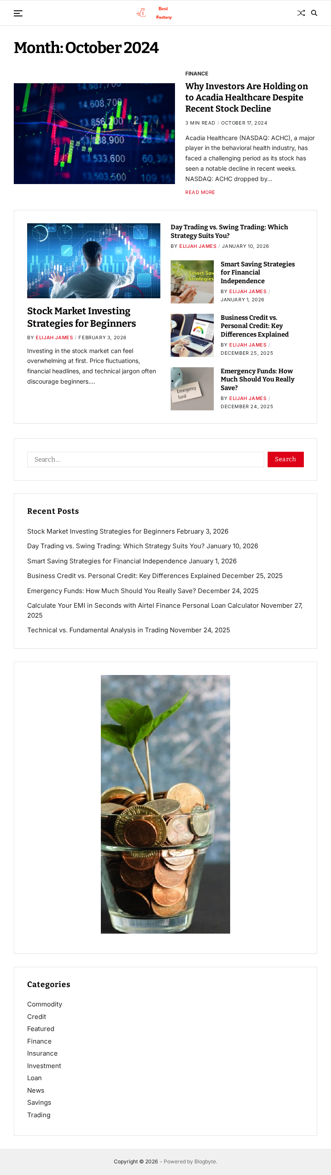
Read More (200, 192)
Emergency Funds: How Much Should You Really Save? (257, 379)
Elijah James (54, 337)
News (35, 1090)
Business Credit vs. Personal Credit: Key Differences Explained (255, 326)
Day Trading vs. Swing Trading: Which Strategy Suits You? (116, 546)
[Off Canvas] (18, 13)
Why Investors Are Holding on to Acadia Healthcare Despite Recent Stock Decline (246, 97)
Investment (44, 1066)
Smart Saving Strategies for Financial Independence (258, 272)
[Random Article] (301, 13)
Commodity (44, 1004)
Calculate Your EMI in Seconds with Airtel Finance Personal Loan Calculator (143, 605)
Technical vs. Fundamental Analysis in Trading (97, 630)
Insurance (42, 1053)
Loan (34, 1078)
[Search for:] (144, 461)
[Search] (314, 13)
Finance (196, 73)
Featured (40, 1029)
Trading (38, 1115)
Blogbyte (205, 1161)
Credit (36, 1016)
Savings (39, 1102)
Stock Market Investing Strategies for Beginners (101, 531)
